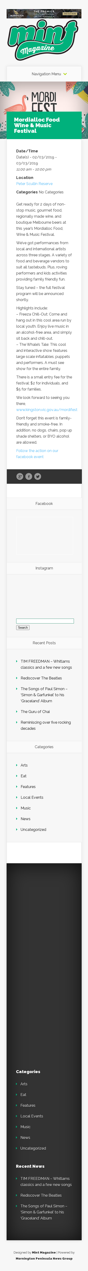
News (26, 819)
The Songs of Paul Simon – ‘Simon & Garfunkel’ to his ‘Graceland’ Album (44, 695)
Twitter (37, 476)
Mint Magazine (44, 1252)
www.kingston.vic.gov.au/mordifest (46, 410)
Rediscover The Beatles (41, 678)
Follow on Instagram (47, 597)
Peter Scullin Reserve (34, 184)
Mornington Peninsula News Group (44, 1258)
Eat (24, 776)
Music (26, 808)
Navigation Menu (46, 74)
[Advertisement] (44, 916)
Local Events (32, 797)
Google (19, 476)
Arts (24, 765)
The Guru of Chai (35, 711)
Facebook (28, 476)
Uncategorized (33, 829)
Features (28, 787)
